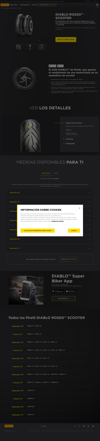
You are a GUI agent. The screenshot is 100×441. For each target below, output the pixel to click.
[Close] (79, 208)
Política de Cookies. (58, 221)
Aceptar (73, 230)
